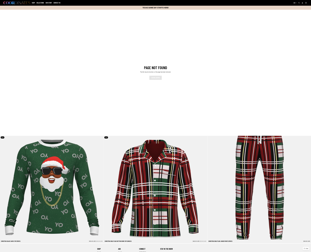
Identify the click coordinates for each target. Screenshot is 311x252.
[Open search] (299, 3)
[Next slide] (101, 187)
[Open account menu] (302, 3)
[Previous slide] (2, 187)
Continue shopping (155, 77)
